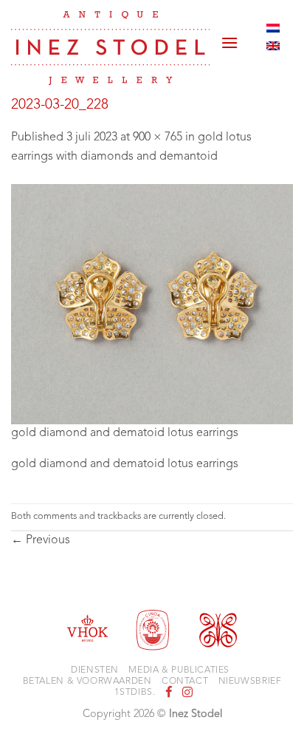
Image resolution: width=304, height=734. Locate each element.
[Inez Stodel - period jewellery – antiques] (110, 48)
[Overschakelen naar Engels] (273, 46)
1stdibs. (134, 692)
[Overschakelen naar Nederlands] (273, 28)
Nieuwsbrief (250, 681)
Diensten (95, 670)
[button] (229, 37)
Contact (185, 681)
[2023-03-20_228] (152, 304)
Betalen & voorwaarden (87, 681)
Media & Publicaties (178, 670)
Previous (40, 540)
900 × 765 (157, 137)
